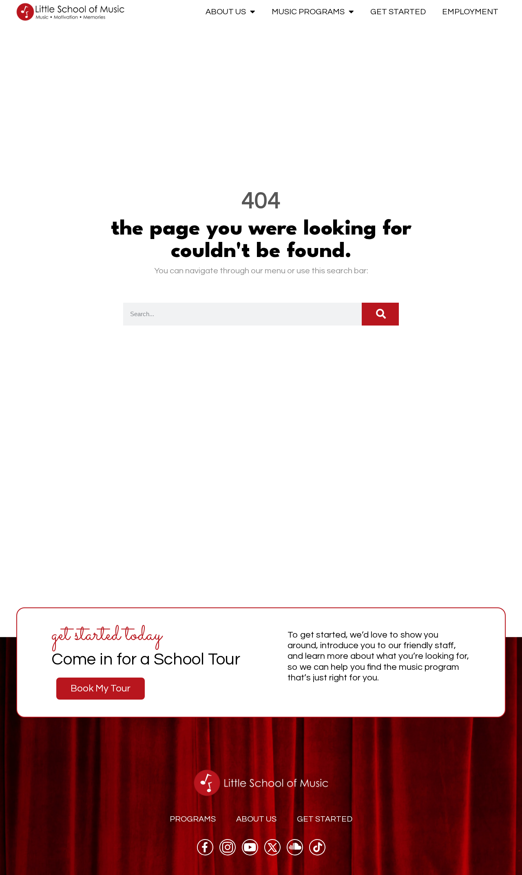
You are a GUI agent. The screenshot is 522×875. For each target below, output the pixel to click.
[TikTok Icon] (317, 847)
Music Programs (308, 12)
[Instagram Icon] (227, 847)
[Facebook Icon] (205, 847)
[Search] (380, 314)
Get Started (398, 12)
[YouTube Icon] (250, 847)
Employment (470, 12)
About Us (226, 12)
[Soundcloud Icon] (295, 847)
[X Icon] (272, 847)
